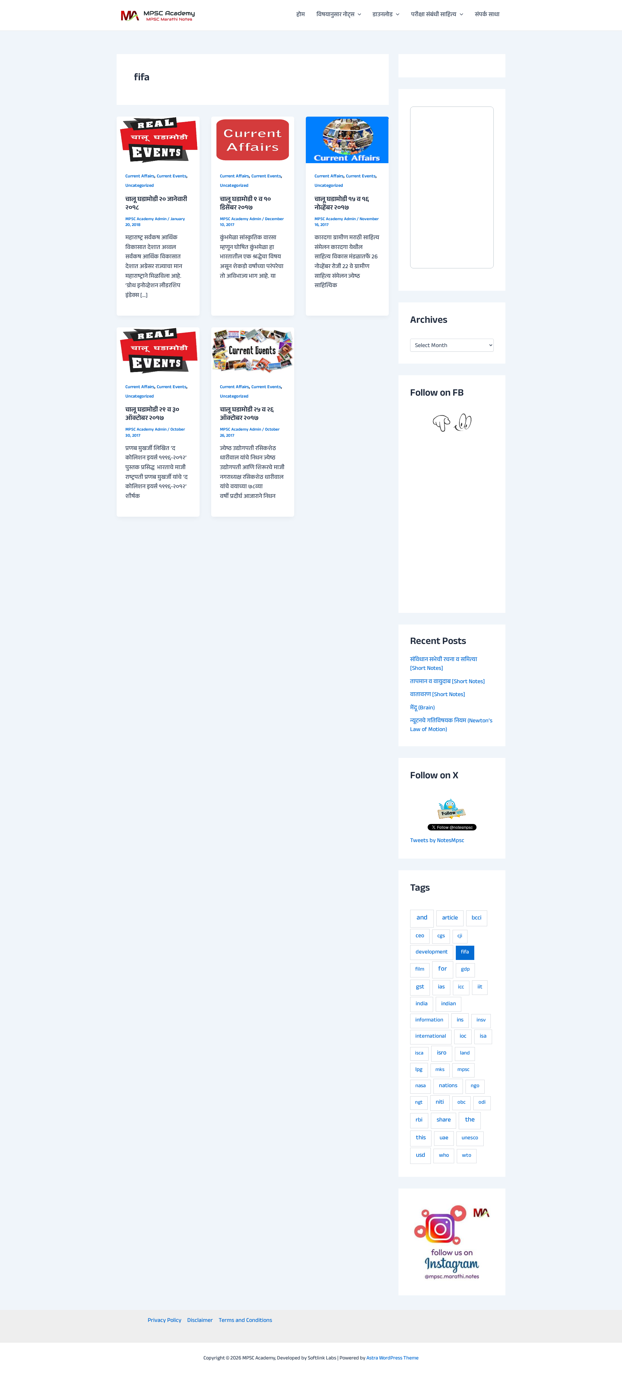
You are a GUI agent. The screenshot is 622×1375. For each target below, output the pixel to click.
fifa (465, 952)
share (444, 1120)
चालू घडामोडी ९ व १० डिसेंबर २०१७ (245, 204)
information (429, 1020)
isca (419, 1053)
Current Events (171, 177)
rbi (419, 1121)
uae (444, 1138)
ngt (418, 1103)
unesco (470, 1138)
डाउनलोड (383, 15)
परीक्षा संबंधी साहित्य (433, 15)
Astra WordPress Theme (392, 1358)
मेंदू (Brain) (422, 708)
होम (300, 15)
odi (482, 1103)
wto (466, 1156)
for (442, 969)
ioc (463, 1037)
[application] (357, 15)
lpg (418, 1070)
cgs (441, 936)
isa (483, 1037)
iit (480, 987)
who (444, 1156)
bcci (476, 918)
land (465, 1053)
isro (441, 1053)
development (432, 952)
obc (461, 1103)
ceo (420, 936)
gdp (465, 970)
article (450, 918)
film (419, 970)
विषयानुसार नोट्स (335, 15)
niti (440, 1103)
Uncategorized (139, 186)
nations (448, 1086)
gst (420, 987)
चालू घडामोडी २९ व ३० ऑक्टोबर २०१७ (152, 414)
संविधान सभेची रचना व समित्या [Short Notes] (443, 664)
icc (461, 987)
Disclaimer (200, 1321)
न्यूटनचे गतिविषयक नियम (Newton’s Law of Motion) (451, 725)
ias (441, 987)
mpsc (463, 1070)
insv (481, 1020)
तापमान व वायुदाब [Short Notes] (447, 682)
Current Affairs (139, 177)
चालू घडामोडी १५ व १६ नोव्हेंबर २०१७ (342, 204)
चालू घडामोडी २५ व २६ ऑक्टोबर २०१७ (247, 414)
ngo (475, 1086)
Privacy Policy (164, 1321)
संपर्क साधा (487, 15)
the (470, 1120)
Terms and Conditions (245, 1321)
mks (439, 1070)
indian (448, 1004)
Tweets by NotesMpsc (437, 841)
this (421, 1138)
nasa (420, 1086)
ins (460, 1020)
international (430, 1037)
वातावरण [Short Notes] (437, 695)
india (422, 1004)
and (422, 918)
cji (459, 936)
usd (420, 1156)
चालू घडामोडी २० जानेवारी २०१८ (156, 204)
